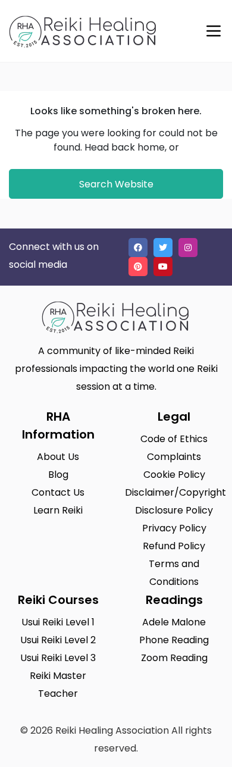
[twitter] (163, 247)
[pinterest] (138, 266)
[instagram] (187, 247)
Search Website (116, 184)
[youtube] (163, 266)
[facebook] (138, 247)
